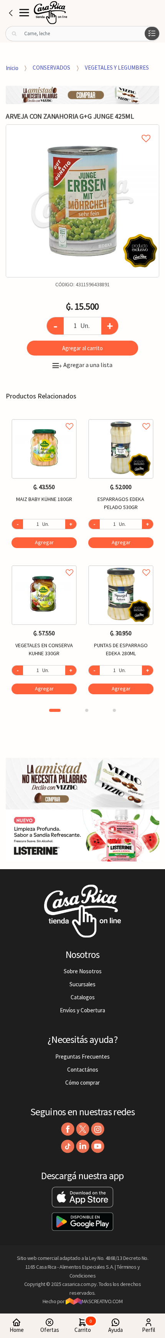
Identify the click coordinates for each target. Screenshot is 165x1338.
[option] (82, 201)
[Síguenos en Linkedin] (82, 1146)
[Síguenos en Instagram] (97, 1129)
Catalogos (83, 997)
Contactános (82, 1069)
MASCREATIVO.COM (102, 1301)
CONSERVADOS (51, 67)
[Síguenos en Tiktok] (67, 1146)
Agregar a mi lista (82, 130)
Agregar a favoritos (44, 417)
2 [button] (87, 710)
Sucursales (82, 984)
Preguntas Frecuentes (82, 1056)
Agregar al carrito (82, 348)
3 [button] (114, 710)
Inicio (12, 67)
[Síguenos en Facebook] (67, 1129)
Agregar (44, 542)
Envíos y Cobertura (82, 1010)
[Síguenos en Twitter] (82, 1129)
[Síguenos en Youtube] (97, 1146)
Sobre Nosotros (83, 971)
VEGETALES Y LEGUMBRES (117, 67)
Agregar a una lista (85, 365)
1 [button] (55, 710)
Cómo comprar (82, 1082)
